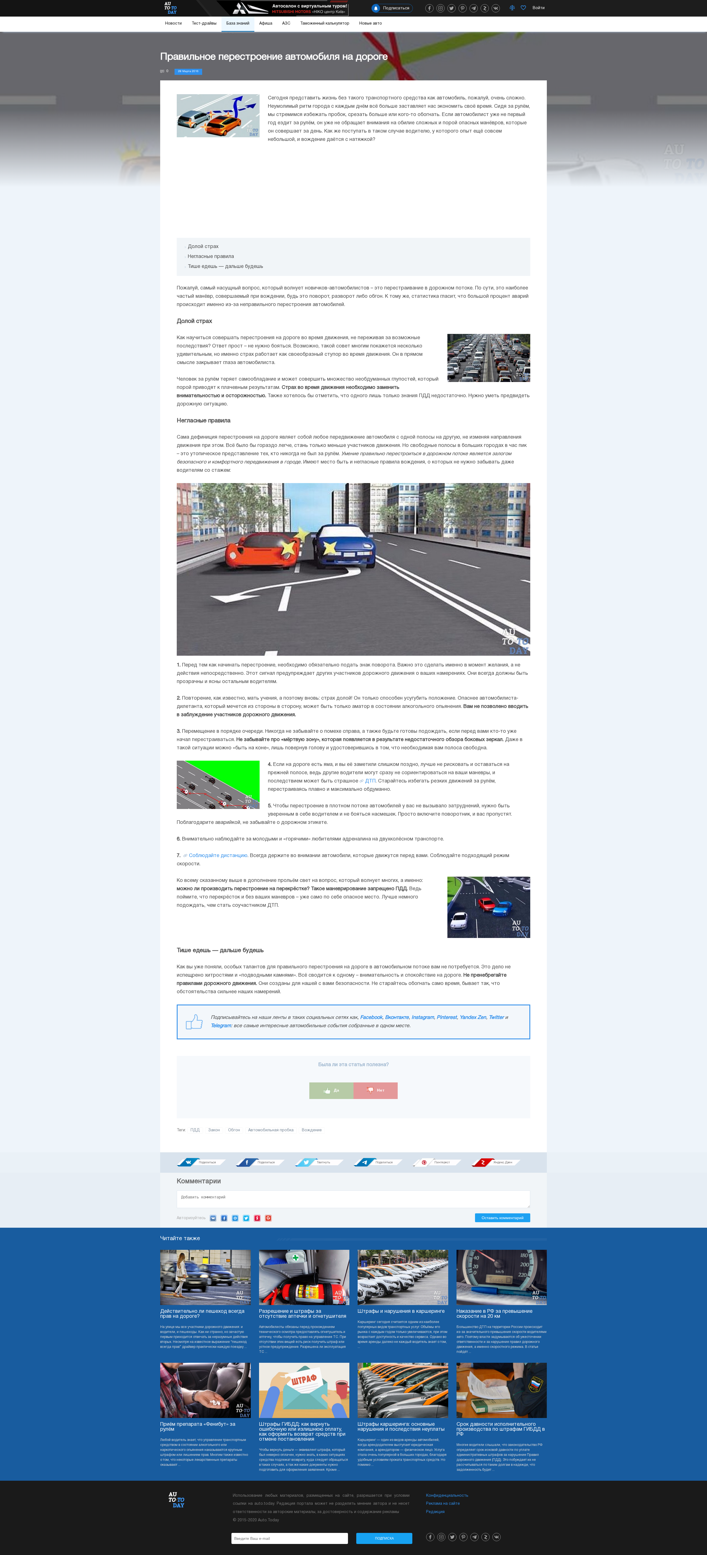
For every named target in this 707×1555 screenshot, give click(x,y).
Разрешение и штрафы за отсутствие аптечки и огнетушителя (302, 1314)
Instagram (422, 1017)
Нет (380, 1090)
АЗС (286, 23)
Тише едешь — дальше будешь (225, 266)
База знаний (237, 23)
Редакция (435, 1512)
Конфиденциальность (447, 1496)
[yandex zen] (485, 8)
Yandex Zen (473, 1017)
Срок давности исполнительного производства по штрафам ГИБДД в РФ (501, 1429)
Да (336, 1090)
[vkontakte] (496, 8)
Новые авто (370, 23)
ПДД (195, 1130)
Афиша (265, 23)
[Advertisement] (353, 191)
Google (268, 1218)
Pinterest (447, 1017)
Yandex (257, 1218)
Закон (214, 1130)
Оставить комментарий (503, 1218)
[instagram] (440, 8)
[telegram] (473, 8)
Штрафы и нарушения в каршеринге (401, 1311)
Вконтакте (397, 1017)
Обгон (234, 1130)
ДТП (370, 781)
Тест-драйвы (204, 23)
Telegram (221, 1026)
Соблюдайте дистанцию (218, 855)
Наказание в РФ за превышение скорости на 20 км (494, 1314)
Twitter (496, 1017)
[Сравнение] (512, 8)
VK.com (213, 1218)
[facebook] (429, 8)
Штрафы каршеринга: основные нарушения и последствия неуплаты (401, 1427)
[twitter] (451, 8)
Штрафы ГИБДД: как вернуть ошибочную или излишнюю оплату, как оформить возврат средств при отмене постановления (302, 1432)
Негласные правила (211, 256)
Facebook (371, 1017)
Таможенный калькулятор (324, 23)
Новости (173, 23)
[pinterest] (462, 8)
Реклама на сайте (443, 1504)
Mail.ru (235, 1218)
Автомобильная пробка (271, 1130)
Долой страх (203, 246)
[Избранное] (523, 8)
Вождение (312, 1130)
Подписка (384, 1538)
